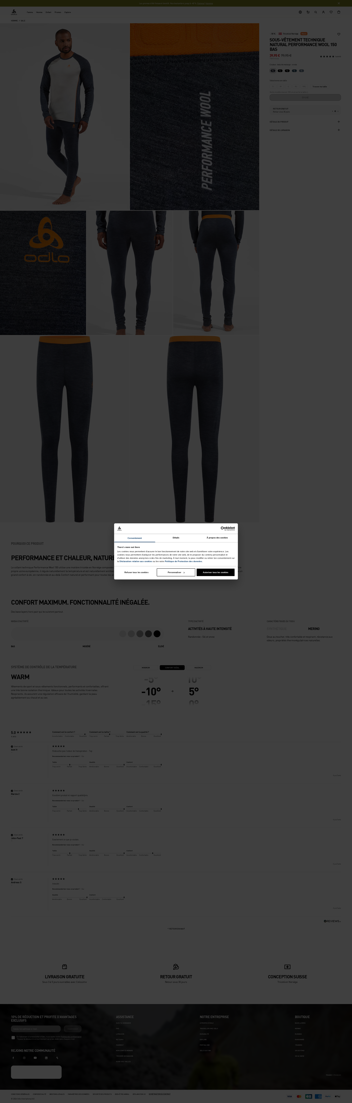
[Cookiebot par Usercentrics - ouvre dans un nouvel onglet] (223, 529)
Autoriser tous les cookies (215, 572)
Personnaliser (174, 572)
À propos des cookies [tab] (217, 537)
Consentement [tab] (135, 538)
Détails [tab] (176, 537)
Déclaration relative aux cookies (135, 561)
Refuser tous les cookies (136, 572)
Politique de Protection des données (183, 561)
